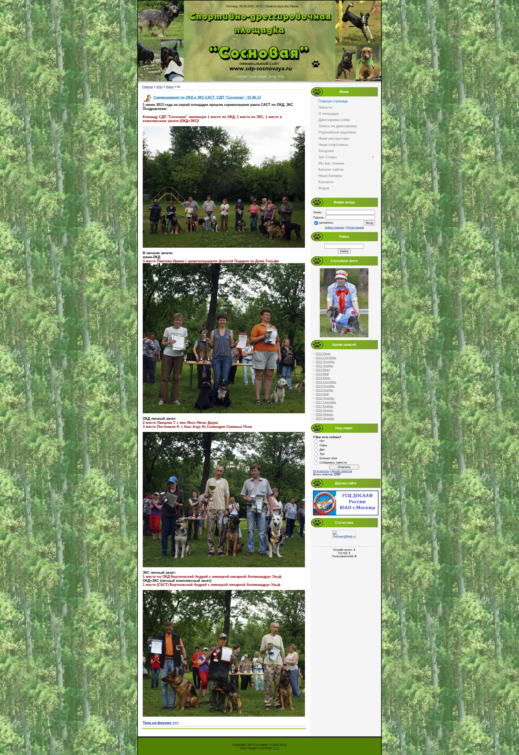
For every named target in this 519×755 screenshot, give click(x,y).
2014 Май (322, 394)
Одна (323, 445)
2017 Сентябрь (326, 402)
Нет (322, 440)
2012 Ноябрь (324, 365)
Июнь (170, 86)
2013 (159, 86)
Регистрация (258, 76)
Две (322, 449)
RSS (281, 76)
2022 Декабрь (325, 418)
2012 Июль (323, 353)
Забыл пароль (334, 227)
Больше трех (328, 458)
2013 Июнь (323, 378)
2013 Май (322, 373)
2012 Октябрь (325, 361)
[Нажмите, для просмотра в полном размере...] (224, 246)
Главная (241, 76)
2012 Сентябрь (326, 357)
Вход (272, 76)
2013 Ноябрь (324, 390)
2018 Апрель (324, 410)
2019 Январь (324, 414)
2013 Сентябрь (326, 382)
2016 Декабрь (325, 398)
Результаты (321, 471)
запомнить (326, 222)
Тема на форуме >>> (161, 723)
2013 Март (323, 369)
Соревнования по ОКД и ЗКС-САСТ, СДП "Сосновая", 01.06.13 (207, 97)
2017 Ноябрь (324, 406)
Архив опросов (341, 471)
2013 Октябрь (325, 386)
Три (322, 453)
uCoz (276, 748)
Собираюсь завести (333, 462)
